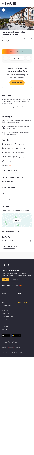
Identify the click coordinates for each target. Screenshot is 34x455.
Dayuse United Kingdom (7, 316)
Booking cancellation (23, 302)
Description (19, 45)
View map (28, 40)
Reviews (4, 299)
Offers (11, 45)
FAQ (27, 45)
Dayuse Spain (5, 326)
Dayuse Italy (5, 323)
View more (5, 111)
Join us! (5, 279)
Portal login (15, 279)
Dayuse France (5, 313)
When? (18, 58)
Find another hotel (17, 83)
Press (3, 302)
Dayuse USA (5, 320)
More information (9, 170)
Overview (4, 45)
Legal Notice (4, 352)
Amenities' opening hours (9, 199)
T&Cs (20, 352)
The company (5, 296)
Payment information (8, 193)
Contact (20, 296)
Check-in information (8, 187)
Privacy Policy (13, 352)
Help (19, 299)
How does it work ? (7, 181)
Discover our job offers (7, 305)
